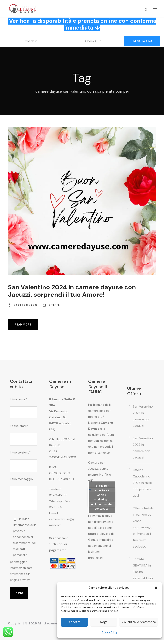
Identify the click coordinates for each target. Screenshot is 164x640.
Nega (103, 622)
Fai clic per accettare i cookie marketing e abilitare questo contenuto (101, 497)
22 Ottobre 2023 (26, 305)
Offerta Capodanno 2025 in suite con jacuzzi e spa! (142, 483)
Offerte (54, 305)
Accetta (74, 622)
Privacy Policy (109, 632)
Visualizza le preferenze (138, 622)
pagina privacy (20, 580)
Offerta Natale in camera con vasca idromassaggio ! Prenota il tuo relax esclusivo (143, 527)
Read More (23, 324)
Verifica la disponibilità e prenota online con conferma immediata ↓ (82, 24)
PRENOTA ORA (142, 41)
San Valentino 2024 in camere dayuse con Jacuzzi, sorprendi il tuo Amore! (72, 291)
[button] (156, 588)
